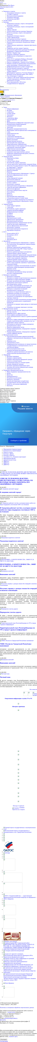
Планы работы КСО (13, 233)
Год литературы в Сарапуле (15, 76)
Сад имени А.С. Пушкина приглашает (14, 457)
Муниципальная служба (14, 218)
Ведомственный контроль (14, 141)
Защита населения (12, 139)
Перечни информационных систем (17, 175)
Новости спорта (8, 452)
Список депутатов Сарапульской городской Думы (21, 164)
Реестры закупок (12, 312)
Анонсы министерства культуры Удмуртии (19, 31)
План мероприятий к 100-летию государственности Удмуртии (16, 82)
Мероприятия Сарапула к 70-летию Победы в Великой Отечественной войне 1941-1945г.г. (20, 73)
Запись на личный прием (14, 361)
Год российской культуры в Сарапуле (18, 68)
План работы (11, 192)
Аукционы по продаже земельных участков (19, 307)
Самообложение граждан (14, 126)
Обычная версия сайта (6, 7)
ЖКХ (8, 121)
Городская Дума (8, 156)
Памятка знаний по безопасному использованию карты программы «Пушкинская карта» (21, 64)
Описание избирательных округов (17, 190)
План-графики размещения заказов (17, 315)
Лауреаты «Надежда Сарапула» (16, 54)
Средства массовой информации (16, 187)
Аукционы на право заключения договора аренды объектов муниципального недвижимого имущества (21, 301)
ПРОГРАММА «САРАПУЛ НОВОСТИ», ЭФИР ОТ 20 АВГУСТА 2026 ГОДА (18, 565)
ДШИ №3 (6, 464)
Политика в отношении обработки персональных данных (17, 1007)
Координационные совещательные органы (19, 222)
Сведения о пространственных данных (18, 152)
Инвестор (10, 375)
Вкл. (9, 5)
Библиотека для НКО (13, 19)
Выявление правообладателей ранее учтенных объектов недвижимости (20, 154)
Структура (10, 159)
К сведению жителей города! (10, 492)
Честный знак (5, 677)
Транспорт (10, 127)
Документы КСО (12, 239)
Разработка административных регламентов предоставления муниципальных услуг (20, 352)
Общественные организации (15, 149)
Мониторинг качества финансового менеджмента (21, 130)
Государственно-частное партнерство (18, 382)
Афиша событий (12, 29)
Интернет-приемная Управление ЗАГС (18, 365)
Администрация (8, 204)
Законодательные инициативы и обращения (20, 185)
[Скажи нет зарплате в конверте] (13, 954)
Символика (10, 112)
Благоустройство (12, 119)
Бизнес (9, 373)
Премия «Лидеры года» (14, 53)
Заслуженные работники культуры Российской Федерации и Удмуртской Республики (20, 50)
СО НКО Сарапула (12, 14)
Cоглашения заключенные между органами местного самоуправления (19, 272)
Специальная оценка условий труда (17, 198)
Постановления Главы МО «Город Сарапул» (20, 249)
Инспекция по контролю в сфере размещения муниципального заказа (20, 324)
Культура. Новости (8, 455)
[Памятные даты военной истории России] (12, 940)
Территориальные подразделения (16, 144)
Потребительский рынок (14, 378)
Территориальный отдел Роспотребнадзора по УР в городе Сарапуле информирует (17, 629)
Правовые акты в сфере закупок (16, 313)
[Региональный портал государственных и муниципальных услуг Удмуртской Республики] (20, 832)
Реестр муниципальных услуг (15, 348)
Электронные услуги (13, 342)
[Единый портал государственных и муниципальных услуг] (20, 829)
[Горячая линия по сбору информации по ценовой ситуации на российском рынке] (20, 960)
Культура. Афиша (8, 454)
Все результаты (4, 90)
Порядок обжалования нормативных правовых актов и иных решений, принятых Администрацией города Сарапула (21, 258)
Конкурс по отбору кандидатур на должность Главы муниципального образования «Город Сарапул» (20, 201)
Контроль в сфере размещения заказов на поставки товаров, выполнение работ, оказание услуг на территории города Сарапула (22, 321)
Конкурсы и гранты (9, 11)
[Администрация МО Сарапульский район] (16, 943)
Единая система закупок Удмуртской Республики (21, 310)
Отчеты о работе (12, 182)
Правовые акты (11, 341)
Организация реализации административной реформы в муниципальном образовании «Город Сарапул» (21, 338)
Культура (6, 22)
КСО (4, 232)
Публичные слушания (13, 184)
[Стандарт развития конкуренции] (13, 950)
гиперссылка (11, 1012)
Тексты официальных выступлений (17, 225)
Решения (9, 172)
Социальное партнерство (14, 136)
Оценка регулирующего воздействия (18, 381)
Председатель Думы (13, 158)
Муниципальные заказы (10, 308)
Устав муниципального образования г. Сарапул (21, 173)
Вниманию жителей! (7, 574)
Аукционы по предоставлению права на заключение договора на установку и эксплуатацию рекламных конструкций (19, 293)
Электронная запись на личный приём (18, 362)
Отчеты (9, 236)
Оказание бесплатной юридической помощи (20, 367)
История (9, 110)
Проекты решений (12, 170)
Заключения (10, 238)
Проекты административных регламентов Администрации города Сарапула (19, 252)
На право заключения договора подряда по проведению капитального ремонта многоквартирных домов (19, 282)
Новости (9, 193)
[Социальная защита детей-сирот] (4, 858)
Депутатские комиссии (13, 179)
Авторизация (4, 1041)
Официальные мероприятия (15, 219)
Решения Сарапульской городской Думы (19, 247)
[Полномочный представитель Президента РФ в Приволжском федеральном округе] (20, 957)
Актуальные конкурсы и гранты (16, 13)
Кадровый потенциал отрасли (16, 36)
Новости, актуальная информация (17, 384)
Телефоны (10, 213)
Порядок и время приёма (14, 358)
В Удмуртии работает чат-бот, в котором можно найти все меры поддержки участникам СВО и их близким (18, 510)
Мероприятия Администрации (12, 449)
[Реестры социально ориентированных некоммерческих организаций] (20, 963)
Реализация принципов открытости (17, 229)
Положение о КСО (12, 235)
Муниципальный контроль (15, 221)
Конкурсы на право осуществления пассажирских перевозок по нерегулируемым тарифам (21, 278)
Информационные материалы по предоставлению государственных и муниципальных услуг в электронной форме (21, 345)
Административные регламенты (16, 350)
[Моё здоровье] (12, 881)
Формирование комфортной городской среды (20, 122)
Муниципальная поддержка (15, 16)
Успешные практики (13, 17)
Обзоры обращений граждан (15, 364)
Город (5, 107)
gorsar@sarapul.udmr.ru (9, 100)
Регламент (10, 176)
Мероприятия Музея (9, 458)
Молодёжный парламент (14, 169)
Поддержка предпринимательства (17, 129)
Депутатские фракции (13, 189)
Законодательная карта (13, 270)
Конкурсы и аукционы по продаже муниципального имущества (17, 289)
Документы (6, 241)
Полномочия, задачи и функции (16, 162)
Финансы (9, 116)
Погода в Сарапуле (18, 806)
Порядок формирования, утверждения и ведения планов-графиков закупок (21, 332)
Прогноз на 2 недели (18, 809)
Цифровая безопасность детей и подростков (20, 66)
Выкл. (13, 5)
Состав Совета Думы (13, 161)
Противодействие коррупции (15, 142)
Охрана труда (11, 135)
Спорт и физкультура (13, 37)
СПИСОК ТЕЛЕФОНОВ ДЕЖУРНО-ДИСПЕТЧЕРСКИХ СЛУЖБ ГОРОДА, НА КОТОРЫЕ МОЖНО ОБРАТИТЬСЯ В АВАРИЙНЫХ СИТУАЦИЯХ (16, 481)
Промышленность (12, 376)
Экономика (10, 115)
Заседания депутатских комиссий (17, 181)
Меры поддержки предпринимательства (19, 372)
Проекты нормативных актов (15, 327)
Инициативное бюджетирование (16, 124)
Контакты (10, 215)
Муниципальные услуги (10, 335)
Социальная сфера (12, 118)
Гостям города (7, 20)
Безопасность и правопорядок (15, 138)
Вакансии (10, 195)
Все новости (33, 689)
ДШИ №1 (6, 461)
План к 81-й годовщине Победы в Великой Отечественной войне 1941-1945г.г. (19, 59)
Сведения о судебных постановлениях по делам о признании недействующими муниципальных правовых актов (21, 267)
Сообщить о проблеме (18, 440)
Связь (8, 132)
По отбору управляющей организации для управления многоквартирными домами (19, 286)
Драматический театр (9, 460)
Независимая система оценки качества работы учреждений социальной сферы (20, 146)
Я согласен (4, 1039)
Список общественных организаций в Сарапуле (21, 40)
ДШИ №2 (6, 463)
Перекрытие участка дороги (10, 612)
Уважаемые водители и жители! (12, 541)
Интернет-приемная (13, 356)
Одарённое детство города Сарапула (17, 48)
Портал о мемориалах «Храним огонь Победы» (21, 62)
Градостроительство (13, 133)
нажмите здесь (13, 1036)
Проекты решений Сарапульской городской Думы (21, 255)
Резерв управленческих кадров (16, 150)
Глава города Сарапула (13, 205)
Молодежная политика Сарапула (16, 39)
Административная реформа (15, 210)
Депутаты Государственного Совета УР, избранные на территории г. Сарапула (22, 166)
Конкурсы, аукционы (13, 379)
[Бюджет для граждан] (10, 941)
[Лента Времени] (8, 983)
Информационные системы (15, 212)
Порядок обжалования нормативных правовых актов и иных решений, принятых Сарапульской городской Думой (21, 262)
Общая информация (13, 109)
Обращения (6, 355)
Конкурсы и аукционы (10, 275)
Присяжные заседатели (13, 230)
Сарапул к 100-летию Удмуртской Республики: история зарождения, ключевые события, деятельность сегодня (20, 79)
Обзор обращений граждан (15, 178)
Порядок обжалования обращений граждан (19, 359)
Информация (11, 216)
